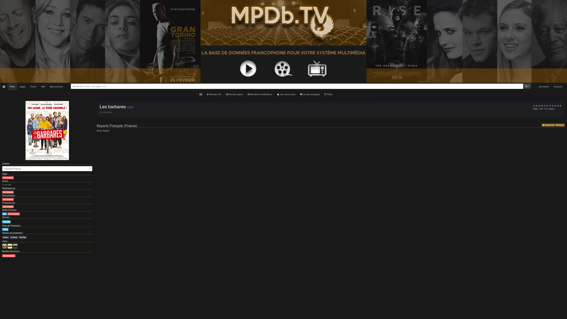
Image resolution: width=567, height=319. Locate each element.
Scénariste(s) (8, 195)
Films (12, 86)
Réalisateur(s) (8, 188)
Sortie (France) (9, 209)
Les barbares (113, 106)
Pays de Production (11, 225)
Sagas (23, 86)
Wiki (43, 86)
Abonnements (56, 86)
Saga (4, 173)
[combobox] (297, 86)
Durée (5, 180)
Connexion (544, 86)
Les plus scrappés (311, 94)
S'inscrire (558, 86)
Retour (561, 125)
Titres (329, 94)
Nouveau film (214, 94)
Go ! (527, 86)
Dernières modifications (261, 94)
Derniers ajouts (235, 94)
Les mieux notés (287, 94)
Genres (5, 217)
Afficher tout (549, 125)
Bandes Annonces (10, 251)
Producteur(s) (8, 202)
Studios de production (12, 232)
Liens (4, 241)
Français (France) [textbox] (12, 168)
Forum (33, 86)
